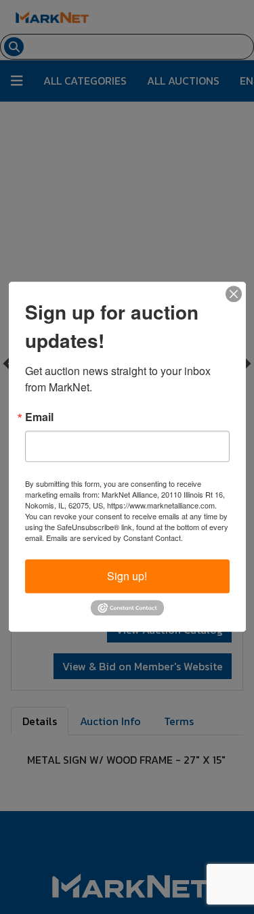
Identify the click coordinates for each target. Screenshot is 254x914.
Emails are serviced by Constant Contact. (114, 537)
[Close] (234, 294)
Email (39, 417)
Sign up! (127, 576)
